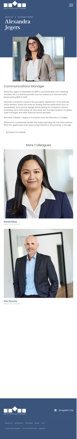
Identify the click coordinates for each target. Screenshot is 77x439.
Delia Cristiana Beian (14, 381)
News (37, 423)
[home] (15, 5)
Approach (18, 423)
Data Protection (29, 428)
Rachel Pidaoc (10, 222)
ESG (42, 423)
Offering (29, 423)
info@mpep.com (66, 410)
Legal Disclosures (12, 428)
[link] (38, 189)
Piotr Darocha (10, 301)
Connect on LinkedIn (17, 132)
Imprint (42, 428)
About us (9, 17)
